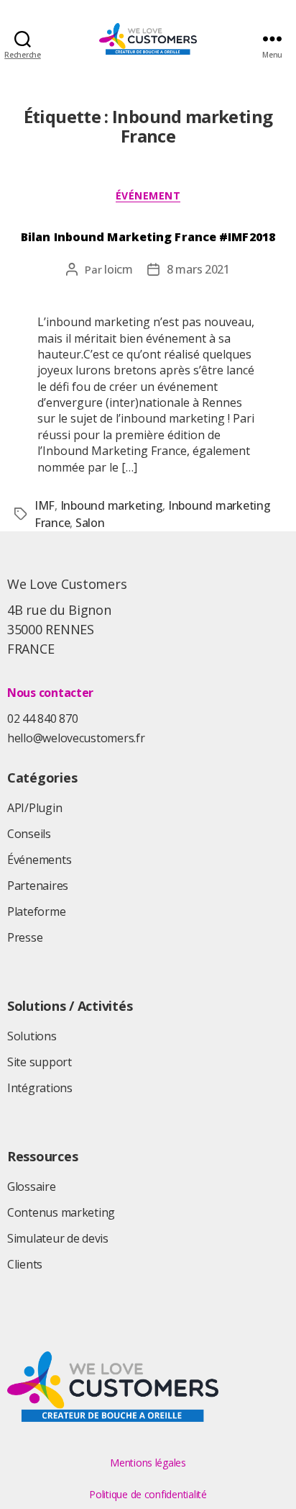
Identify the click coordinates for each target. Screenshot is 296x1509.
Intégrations (40, 1088)
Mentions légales (148, 1462)
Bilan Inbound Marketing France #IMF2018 (148, 237)
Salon (90, 523)
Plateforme (36, 911)
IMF (44, 505)
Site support (39, 1062)
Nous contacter (50, 693)
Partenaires (37, 885)
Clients (24, 1264)
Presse (24, 937)
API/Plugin (34, 808)
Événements (39, 860)
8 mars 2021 (198, 269)
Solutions (32, 1036)
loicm (118, 269)
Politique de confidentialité (147, 1494)
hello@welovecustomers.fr (76, 738)
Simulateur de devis (57, 1238)
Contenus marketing (61, 1212)
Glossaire (31, 1186)
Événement (148, 195)
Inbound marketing (111, 505)
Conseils (29, 834)
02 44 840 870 (42, 718)
